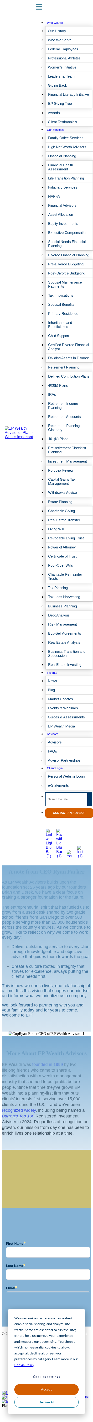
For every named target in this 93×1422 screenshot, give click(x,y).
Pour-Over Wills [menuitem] (60, 565)
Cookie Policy (24, 1365)
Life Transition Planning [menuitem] (66, 178)
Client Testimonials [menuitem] (62, 122)
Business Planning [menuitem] (62, 606)
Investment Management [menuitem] (67, 461)
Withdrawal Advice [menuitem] (62, 492)
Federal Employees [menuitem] (63, 49)
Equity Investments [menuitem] (63, 223)
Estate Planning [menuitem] (60, 502)
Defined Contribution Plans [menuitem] (68, 376)
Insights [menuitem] (52, 672)
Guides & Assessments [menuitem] (66, 717)
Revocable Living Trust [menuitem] (66, 538)
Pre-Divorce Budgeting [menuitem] (65, 264)
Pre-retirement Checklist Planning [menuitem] (67, 450)
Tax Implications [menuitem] (60, 295)
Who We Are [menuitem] (55, 23)
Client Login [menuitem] (55, 768)
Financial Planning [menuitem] (62, 156)
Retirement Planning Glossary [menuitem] (64, 428)
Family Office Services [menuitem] (65, 138)
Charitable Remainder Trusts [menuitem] (65, 576)
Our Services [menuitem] (55, 130)
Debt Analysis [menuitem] (59, 615)
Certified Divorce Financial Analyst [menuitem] (68, 347)
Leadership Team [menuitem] (61, 76)
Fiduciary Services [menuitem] (62, 187)
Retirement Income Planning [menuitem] (63, 405)
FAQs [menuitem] (52, 751)
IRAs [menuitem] (52, 394)
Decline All (46, 1402)
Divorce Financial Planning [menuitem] (68, 255)
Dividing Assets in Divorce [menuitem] (68, 358)
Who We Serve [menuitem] (60, 40)
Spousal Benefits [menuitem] (61, 304)
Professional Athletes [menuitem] (64, 58)
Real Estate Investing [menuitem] (64, 665)
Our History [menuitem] (57, 31)
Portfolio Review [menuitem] (60, 470)
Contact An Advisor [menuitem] (69, 813)
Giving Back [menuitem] (57, 85)
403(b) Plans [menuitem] (58, 385)
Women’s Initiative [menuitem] (62, 67)
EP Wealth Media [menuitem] (61, 726)
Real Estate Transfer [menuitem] (64, 520)
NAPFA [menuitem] (54, 196)
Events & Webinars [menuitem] (63, 708)
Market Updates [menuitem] (60, 699)
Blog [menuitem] (51, 690)
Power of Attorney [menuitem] (62, 547)
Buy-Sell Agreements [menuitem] (64, 633)
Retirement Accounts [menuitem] (64, 417)
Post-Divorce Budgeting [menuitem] (66, 273)
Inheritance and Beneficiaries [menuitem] (60, 325)
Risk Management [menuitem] (62, 624)
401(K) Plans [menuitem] (58, 439)
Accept (46, 1389)
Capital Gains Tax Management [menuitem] (62, 481)
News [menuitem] (52, 681)
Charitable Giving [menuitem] (61, 511)
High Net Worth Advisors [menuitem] (67, 147)
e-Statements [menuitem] (58, 785)
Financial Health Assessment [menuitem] (60, 167)
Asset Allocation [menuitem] (60, 214)
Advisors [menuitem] (52, 734)
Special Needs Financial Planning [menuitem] (67, 244)
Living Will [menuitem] (56, 529)
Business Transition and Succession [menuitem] (66, 653)
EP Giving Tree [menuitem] (60, 103)
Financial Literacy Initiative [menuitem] (68, 94)
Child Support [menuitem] (58, 336)
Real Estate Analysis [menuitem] (64, 642)
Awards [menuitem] (54, 113)
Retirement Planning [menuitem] (63, 367)
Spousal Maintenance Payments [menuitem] (65, 284)
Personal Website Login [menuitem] (66, 776)
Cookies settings (46, 1377)
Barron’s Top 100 (18, 1116)
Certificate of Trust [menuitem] (62, 556)
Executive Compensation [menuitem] (67, 233)
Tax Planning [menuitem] (58, 588)
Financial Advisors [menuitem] (62, 205)
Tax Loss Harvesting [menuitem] (64, 597)
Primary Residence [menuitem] (63, 313)
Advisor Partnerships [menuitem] (64, 760)
